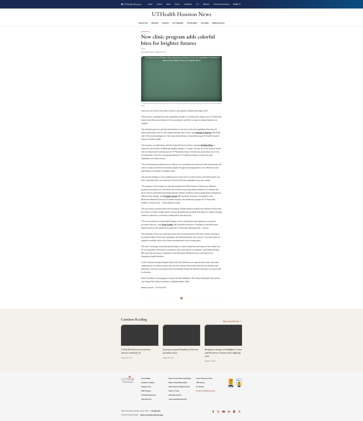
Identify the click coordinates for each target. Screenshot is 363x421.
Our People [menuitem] (205, 23)
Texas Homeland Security (178, 399)
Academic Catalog (147, 382)
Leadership (188, 4)
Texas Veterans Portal (204, 378)
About (150, 4)
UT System (200, 387)
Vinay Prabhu (167, 224)
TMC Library (200, 382)
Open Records (146, 399)
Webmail (206, 4)
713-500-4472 (155, 411)
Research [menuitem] (165, 23)
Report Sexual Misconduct (178, 382)
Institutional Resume (148, 395)
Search (236, 4)
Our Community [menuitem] (178, 23)
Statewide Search (175, 395)
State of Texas (174, 391)
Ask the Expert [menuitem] (192, 23)
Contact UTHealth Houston (205, 391)
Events (177, 4)
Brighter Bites (207, 145)
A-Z (197, 4)
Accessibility (145, 378)
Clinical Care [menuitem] (143, 23)
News (169, 4)
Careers (159, 4)
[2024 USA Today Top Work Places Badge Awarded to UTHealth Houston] (238, 382)
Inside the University (221, 4)
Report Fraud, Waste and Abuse (180, 378)
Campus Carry (146, 387)
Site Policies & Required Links (179, 387)
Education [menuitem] (154, 23)
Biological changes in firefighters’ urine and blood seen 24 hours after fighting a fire (223, 352)
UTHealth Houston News (181, 14)
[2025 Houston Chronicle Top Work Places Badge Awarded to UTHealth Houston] (231, 382)
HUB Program (146, 391)
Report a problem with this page (151, 415)
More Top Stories (231, 321)
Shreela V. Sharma (203, 133)
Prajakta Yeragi (170, 196)
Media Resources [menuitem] (218, 23)
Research (145, 32)
